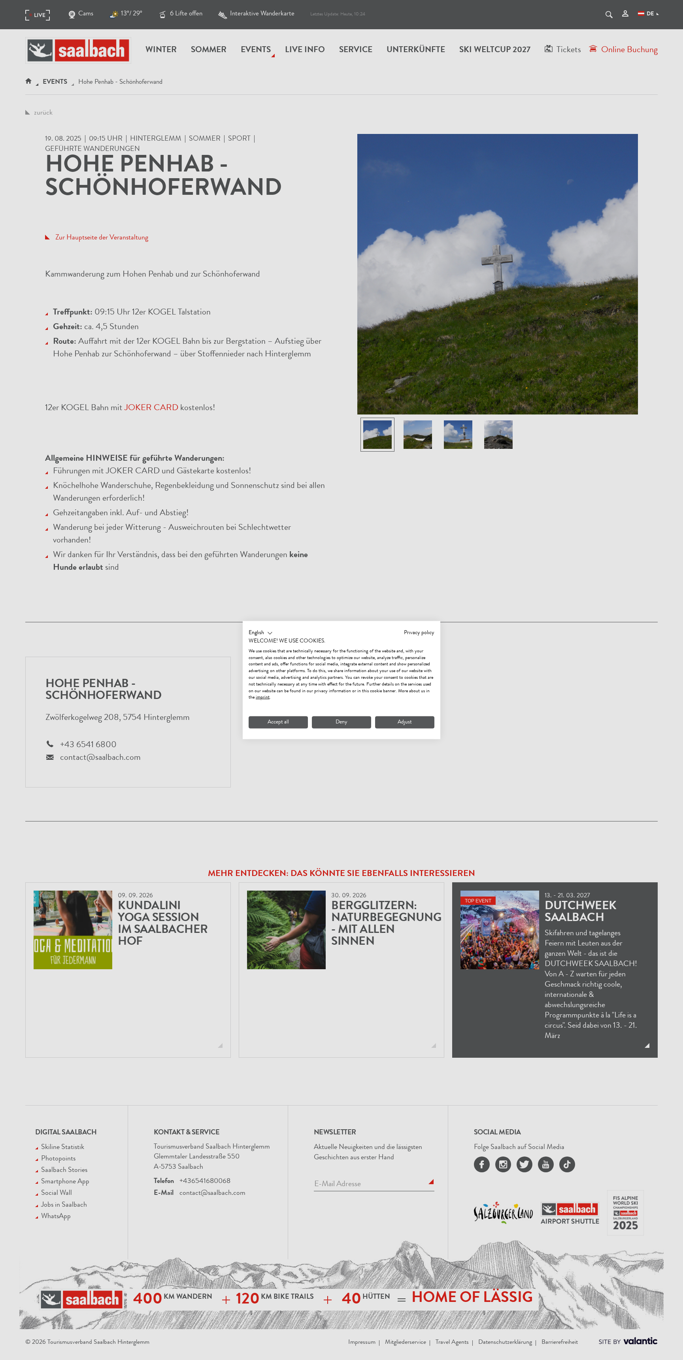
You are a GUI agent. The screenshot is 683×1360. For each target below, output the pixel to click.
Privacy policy (419, 633)
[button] (261, 633)
